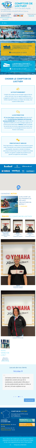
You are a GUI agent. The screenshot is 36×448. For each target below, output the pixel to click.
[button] (18, 188)
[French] (16, 15)
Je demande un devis (19, 52)
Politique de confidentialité (20, 444)
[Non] (34, 442)
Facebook (31, 16)
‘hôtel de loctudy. (5, 361)
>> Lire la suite (23, 206)
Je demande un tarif (18, 69)
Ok (10, 444)
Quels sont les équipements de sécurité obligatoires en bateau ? (25, 200)
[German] (18, 15)
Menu (5, 23)
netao (20, 436)
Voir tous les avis (29, 400)
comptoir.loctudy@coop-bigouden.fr (20, 418)
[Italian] (20, 15)
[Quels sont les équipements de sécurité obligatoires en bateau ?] (9, 204)
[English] (14, 15)
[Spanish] (22, 15)
